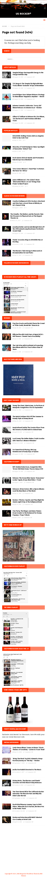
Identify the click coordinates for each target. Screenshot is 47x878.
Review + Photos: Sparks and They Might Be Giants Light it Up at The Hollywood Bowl (28, 501)
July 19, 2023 (17, 504)
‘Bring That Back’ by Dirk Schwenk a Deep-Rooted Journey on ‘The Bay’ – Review (28, 760)
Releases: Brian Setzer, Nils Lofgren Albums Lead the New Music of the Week (28, 490)
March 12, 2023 (18, 443)
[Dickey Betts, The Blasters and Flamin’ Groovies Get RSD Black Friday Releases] (6, 783)
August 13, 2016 (18, 233)
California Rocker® (11, 462)
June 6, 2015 (17, 151)
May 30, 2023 (17, 421)
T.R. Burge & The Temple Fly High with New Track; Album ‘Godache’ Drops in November (28, 85)
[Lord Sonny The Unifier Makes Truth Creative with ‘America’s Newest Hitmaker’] (6, 441)
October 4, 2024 (18, 785)
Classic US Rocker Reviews (14, 196)
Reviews (7, 318)
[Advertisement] (23, 851)
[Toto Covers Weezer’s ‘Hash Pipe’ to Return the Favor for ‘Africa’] (6, 171)
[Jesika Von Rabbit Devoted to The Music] (6, 772)
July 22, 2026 (17, 410)
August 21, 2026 (18, 77)
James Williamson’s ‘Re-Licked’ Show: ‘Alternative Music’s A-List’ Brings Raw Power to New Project (26, 182)
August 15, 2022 (18, 454)
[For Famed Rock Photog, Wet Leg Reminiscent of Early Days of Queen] (6, 452)
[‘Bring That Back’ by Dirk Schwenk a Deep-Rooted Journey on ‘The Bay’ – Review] (6, 761)
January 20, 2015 (19, 186)
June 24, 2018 (18, 162)
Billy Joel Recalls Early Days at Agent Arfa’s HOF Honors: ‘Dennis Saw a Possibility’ (28, 335)
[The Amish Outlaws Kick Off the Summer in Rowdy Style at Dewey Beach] (6, 419)
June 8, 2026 (17, 339)
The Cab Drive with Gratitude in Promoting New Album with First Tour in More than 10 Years (28, 347)
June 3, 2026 (17, 352)
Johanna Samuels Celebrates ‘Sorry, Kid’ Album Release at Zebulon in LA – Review (27, 107)
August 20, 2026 (18, 88)
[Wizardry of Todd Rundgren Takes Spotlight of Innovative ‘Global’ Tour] (6, 147)
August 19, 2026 (18, 99)
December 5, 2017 (19, 772)
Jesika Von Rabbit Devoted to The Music (27, 770)
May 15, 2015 (17, 140)
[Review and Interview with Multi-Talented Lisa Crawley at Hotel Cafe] (6, 819)
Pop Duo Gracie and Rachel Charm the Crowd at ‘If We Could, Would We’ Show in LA (29, 324)
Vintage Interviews (11, 742)
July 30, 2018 (17, 173)
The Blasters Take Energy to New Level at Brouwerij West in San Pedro (27, 252)
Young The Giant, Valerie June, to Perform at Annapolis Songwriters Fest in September (28, 406)
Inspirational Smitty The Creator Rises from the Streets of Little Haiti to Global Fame (28, 428)
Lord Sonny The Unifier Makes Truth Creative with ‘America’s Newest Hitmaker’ (28, 439)
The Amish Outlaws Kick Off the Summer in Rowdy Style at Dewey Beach (28, 417)
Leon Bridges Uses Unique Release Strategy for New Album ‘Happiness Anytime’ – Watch (28, 96)
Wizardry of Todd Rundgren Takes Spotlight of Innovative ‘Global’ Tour (28, 148)
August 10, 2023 (18, 471)
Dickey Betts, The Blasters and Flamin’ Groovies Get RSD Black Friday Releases (27, 782)
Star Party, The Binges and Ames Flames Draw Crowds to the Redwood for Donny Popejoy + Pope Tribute (27, 513)
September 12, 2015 (19, 798)
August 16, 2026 (18, 123)
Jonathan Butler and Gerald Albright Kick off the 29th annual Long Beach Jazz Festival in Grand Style (28, 229)
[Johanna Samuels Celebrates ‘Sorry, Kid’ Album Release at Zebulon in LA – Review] (6, 108)
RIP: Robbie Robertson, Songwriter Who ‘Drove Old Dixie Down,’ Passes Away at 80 (28, 468)
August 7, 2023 (18, 482)
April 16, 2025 (18, 822)
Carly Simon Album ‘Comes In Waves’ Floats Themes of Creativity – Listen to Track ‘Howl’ (29, 749)
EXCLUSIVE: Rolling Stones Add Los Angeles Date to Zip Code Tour (28, 137)
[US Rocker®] (23, 8)
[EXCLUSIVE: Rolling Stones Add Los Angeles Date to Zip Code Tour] (6, 138)
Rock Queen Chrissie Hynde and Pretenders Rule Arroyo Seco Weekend (28, 159)
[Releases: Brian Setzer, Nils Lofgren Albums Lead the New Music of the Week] (6, 491)
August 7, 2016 (18, 207)
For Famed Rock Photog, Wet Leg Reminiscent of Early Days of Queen (25, 451)
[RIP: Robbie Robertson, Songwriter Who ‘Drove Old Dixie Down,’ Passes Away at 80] (6, 469)
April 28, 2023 (18, 432)
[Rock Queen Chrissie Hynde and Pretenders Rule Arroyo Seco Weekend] (6, 160)
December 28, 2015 (19, 811)
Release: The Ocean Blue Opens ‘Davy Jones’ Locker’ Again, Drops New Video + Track (28, 479)
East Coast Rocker (11, 400)
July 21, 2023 (17, 493)
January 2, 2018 (18, 244)
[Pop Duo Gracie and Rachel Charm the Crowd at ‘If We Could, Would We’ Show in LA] (6, 325)
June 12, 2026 (18, 752)
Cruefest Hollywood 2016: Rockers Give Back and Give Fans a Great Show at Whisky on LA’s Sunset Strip (29, 203)
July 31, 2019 (17, 255)
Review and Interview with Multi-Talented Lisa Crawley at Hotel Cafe (27, 818)
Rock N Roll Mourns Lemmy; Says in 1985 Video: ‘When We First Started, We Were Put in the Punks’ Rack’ (28, 806)
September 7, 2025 (19, 763)
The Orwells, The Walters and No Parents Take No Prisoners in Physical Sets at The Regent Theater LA (26, 216)
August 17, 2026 (18, 110)
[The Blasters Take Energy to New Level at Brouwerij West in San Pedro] (6, 253)
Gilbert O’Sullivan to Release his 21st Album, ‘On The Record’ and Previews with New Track (29, 118)
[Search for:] (23, 59)
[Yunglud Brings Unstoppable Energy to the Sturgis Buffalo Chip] (6, 75)
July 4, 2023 (17, 517)
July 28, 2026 (17, 328)
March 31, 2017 (16, 220)
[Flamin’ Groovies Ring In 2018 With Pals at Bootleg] (6, 242)
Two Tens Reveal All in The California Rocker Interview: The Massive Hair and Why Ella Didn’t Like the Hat (28, 794)
